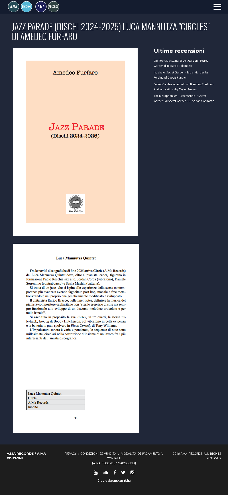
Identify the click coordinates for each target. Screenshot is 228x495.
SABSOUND (126, 463)
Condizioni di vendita (98, 453)
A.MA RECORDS (104, 463)
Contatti (114, 458)
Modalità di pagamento (140, 453)
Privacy (70, 453)
